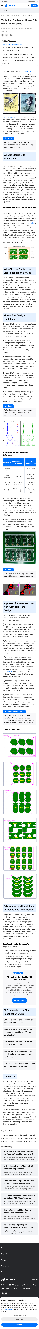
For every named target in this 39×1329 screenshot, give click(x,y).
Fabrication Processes (29, 15)
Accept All (19, 1324)
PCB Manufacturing (17, 15)
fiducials (9, 672)
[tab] (19, 41)
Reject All (19, 1319)
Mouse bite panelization (11, 117)
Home (3, 15)
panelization (28, 71)
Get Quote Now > (19, 1000)
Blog (8, 15)
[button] (19, 41)
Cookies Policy (8, 1309)
